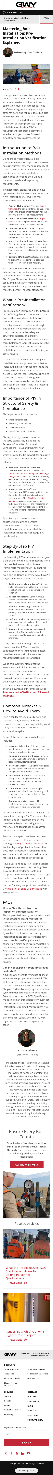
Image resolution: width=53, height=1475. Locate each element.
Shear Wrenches (11, 1369)
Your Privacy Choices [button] (26, 1470)
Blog (30, 1406)
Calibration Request (12, 1409)
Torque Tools (10, 1374)
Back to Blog (14, 12)
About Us (32, 1410)
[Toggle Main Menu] (6, 5)
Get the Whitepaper (26, 1164)
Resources (33, 1401)
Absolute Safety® (12, 1378)
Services (8, 1392)
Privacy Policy (35, 1420)
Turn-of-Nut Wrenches (36, 1369)
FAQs (46, 18)
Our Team (32, 1415)
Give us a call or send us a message (22, 888)
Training (7, 1396)
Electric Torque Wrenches (10, 1384)
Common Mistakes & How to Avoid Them (17, 19)
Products (9, 1365)
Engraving (8, 1414)
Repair (7, 1405)
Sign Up (26, 1442)
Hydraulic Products (35, 1378)
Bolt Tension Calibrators (37, 1374)
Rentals (7, 1401)
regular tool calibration (30, 843)
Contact (32, 1392)
